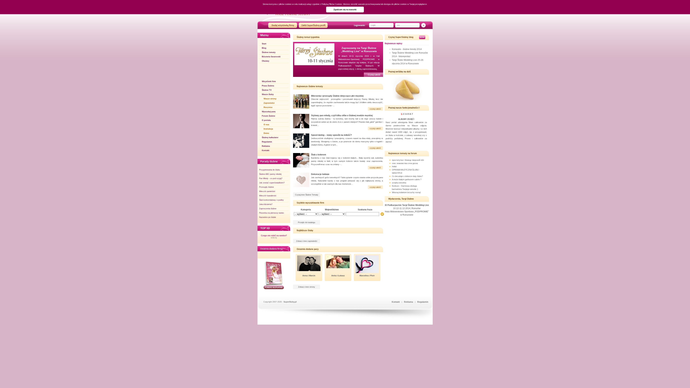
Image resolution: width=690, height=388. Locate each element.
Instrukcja (268, 129)
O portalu (266, 120)
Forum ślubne (268, 116)
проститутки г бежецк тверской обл (408, 160)
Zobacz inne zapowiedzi (306, 241)
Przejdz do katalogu (306, 222)
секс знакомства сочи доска (405, 163)
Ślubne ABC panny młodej (270, 174)
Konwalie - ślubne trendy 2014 (407, 49)
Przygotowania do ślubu (269, 170)
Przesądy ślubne (266, 187)
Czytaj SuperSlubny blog (400, 37)
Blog (264, 48)
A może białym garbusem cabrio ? (406, 179)
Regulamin (267, 142)
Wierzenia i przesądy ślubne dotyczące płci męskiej (337, 96)
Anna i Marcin (308, 275)
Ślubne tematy (268, 52)
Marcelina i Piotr (367, 275)
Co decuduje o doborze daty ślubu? (407, 176)
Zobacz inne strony (306, 287)
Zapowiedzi (269, 103)
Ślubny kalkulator (270, 137)
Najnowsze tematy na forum (402, 153)
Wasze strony (270, 99)
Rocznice (268, 107)
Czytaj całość (374, 75)
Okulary (265, 61)
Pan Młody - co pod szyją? (270, 178)
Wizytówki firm (269, 81)
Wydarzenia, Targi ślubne (401, 199)
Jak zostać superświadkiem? (272, 183)
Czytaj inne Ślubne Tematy (306, 195)
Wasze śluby (268, 94)
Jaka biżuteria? (265, 204)
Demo (266, 133)
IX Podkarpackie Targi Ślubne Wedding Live (407, 205)
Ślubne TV (267, 90)
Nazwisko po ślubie (267, 217)
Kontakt (265, 150)
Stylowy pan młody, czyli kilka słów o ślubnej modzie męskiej (342, 115)
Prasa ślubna (268, 86)
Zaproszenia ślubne (267, 208)
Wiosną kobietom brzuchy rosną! (406, 192)
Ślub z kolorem (318, 154)
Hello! (394, 166)
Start (264, 44)
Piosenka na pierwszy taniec (271, 213)
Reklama (266, 146)
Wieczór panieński (267, 191)
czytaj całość (375, 109)
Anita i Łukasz (338, 275)
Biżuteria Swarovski (271, 57)
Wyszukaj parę (268, 111)
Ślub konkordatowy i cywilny (271, 200)
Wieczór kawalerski (267, 196)
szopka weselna (399, 183)
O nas (266, 124)
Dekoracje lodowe (320, 174)
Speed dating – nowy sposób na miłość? (331, 135)
